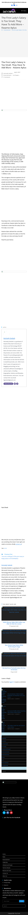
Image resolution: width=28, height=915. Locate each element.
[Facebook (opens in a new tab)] (12, 5)
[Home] (1, 30)
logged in (11, 682)
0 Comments (7, 77)
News (4, 857)
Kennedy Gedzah (8, 73)
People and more (5, 754)
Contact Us (5, 873)
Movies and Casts (5, 752)
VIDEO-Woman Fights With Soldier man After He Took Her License (14, 623)
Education (3, 741)
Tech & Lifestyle (4, 762)
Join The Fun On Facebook (12, 817)
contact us (19, 544)
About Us (5, 876)
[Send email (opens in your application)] (16, 5)
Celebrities (3, 738)
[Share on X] (4, 812)
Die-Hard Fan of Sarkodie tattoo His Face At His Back (14, 668)
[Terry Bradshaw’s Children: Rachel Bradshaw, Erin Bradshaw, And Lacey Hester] (4, 696)
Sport (2, 760)
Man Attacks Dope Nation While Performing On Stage (14, 646)
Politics (3, 757)
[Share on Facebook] (7, 812)
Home (4, 854)
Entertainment (7, 75)
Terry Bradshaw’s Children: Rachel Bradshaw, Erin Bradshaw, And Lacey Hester (16, 695)
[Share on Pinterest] (11, 812)
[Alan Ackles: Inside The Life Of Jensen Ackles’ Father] (4, 727)
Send (21, 901)
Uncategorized (4, 765)
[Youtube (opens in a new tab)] (14, 5)
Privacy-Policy (7, 882)
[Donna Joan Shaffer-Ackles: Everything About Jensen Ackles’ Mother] (4, 712)
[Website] (17, 384)
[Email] (15, 384)
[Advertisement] (14, 43)
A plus (5, 548)
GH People (16, 75)
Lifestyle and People (5, 749)
